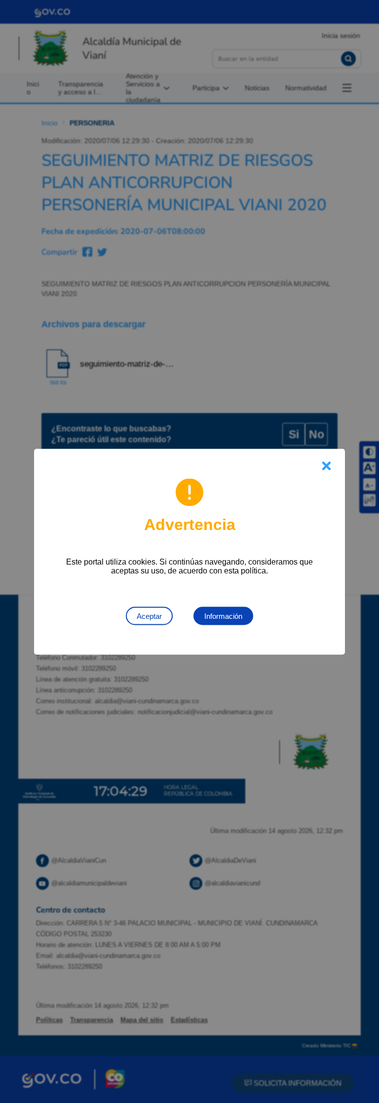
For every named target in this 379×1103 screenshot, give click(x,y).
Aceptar (149, 615)
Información (223, 615)
